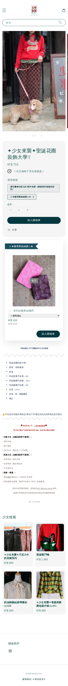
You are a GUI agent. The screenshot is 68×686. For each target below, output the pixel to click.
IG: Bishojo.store (45, 488)
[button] (4, 10)
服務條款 (26, 679)
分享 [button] (14, 229)
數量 (9, 204)
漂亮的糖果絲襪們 (23, 310)
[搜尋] (60, 22)
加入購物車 (34, 220)
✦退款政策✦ (39, 679)
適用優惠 (12, 179)
